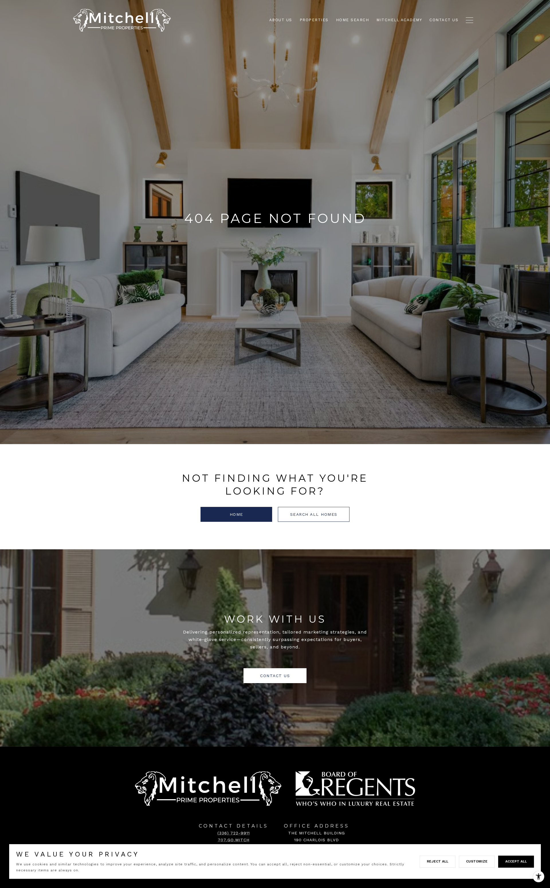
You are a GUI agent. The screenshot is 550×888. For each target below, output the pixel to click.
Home (236, 514)
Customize (477, 861)
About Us (280, 20)
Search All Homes (313, 514)
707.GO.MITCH (234, 840)
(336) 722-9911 (233, 833)
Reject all (437, 861)
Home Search (352, 20)
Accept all (516, 861)
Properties (314, 20)
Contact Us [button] (275, 675)
